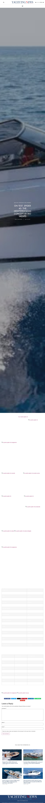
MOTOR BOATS (21, 202)
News (25, 202)
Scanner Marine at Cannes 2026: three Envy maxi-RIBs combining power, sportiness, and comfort (10, 782)
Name (3, 722)
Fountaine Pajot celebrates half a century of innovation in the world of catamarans (33, 762)
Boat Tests (16, 202)
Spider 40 (25, 416)
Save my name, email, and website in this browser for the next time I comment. (19, 731)
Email (3, 726)
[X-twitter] (37, 2)
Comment (4, 708)
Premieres (29, 202)
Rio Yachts (20, 416)
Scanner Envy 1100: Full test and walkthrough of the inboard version (10, 762)
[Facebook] (41, 2)
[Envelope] (43, 2)
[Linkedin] (40, 2)
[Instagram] (38, 2)
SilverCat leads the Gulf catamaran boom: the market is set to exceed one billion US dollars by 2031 (33, 782)
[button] (4, 2)
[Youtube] (35, 2)
